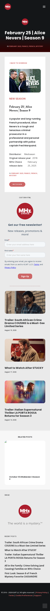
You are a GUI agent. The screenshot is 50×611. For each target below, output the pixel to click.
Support (37, 595)
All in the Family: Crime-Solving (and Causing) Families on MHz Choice (24, 567)
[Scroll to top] (45, 605)
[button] (44, 6)
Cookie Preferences (24, 595)
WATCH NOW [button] (17, 184)
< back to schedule (18, 63)
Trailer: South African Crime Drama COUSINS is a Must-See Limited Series (25, 323)
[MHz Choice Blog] (8, 6)
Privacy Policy (41, 592)
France (25, 46)
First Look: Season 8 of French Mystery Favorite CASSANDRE (21, 575)
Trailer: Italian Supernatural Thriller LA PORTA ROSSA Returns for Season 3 (23, 413)
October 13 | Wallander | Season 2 (24, 478)
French (32, 46)
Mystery (39, 46)
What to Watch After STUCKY (24, 368)
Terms (11, 595)
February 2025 (15, 46)
